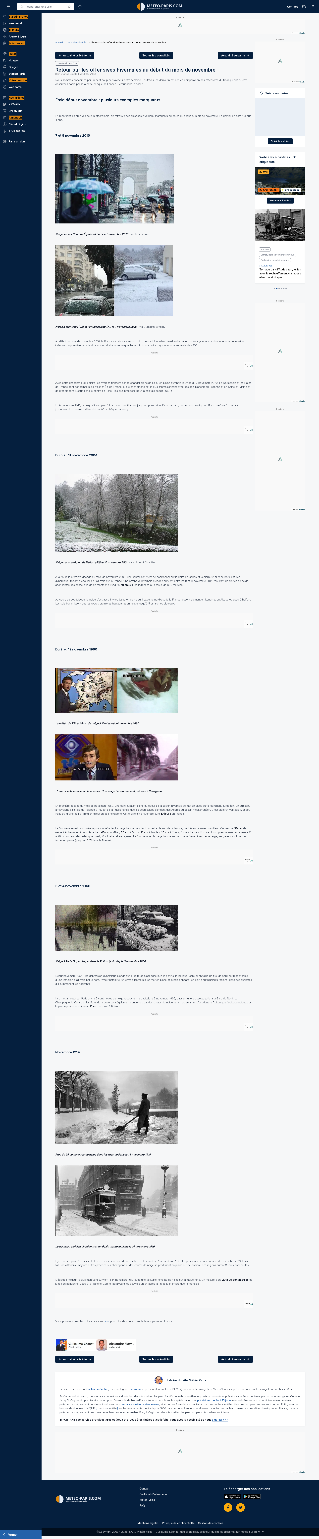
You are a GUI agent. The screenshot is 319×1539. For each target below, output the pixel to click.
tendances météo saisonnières (140, 1404)
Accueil (59, 42)
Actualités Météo (77, 42)
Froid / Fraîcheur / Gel (67, 63)
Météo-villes (147, 1499)
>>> (106, 1321)
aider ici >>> (220, 1419)
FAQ (142, 1505)
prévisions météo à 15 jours (214, 1400)
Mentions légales (148, 1523)
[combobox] (45, 6)
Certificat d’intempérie (153, 1494)
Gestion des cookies (210, 1523)
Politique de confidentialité (178, 1523)
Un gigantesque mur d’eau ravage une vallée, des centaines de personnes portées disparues (280, 262)
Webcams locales (280, 200)
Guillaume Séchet (97, 1389)
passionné (135, 1389)
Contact (292, 6)
